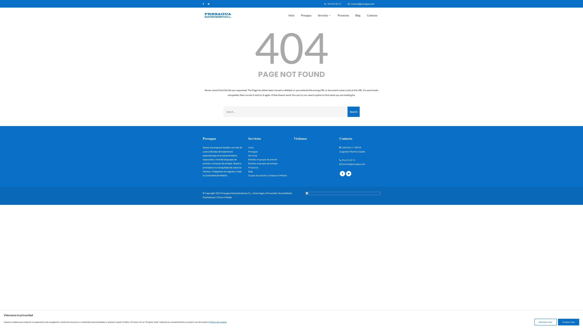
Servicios (323, 15)
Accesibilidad (285, 193)
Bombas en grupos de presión (262, 159)
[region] (291, 319)
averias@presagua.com (362, 3)
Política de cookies (218, 322)
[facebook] (203, 4)
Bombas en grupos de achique (263, 163)
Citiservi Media (224, 197)
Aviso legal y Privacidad (265, 193)
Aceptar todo (568, 322)
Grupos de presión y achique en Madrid (267, 175)
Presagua (306, 15)
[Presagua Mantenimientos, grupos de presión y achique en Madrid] (222, 15)
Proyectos (343, 15)
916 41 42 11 (334, 3)
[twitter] (209, 4)
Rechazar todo (545, 322)
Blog (357, 15)
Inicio (291, 15)
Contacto (372, 15)
